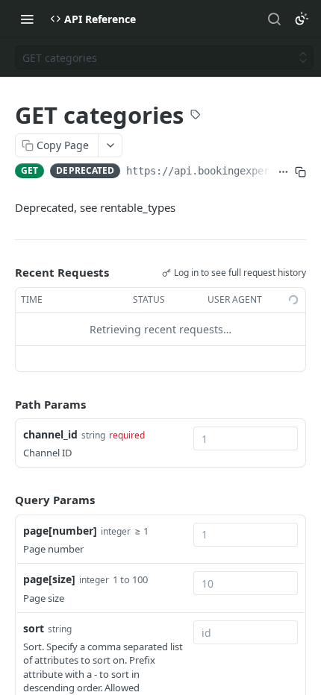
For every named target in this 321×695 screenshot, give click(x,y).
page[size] (49, 579)
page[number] (60, 530)
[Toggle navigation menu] (27, 19)
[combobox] (245, 438)
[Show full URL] (283, 172)
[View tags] (196, 116)
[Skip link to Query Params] (4, 500)
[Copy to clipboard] (300, 172)
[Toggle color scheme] (302, 19)
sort (33, 628)
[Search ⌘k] (274, 19)
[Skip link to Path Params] (4, 404)
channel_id (50, 434)
